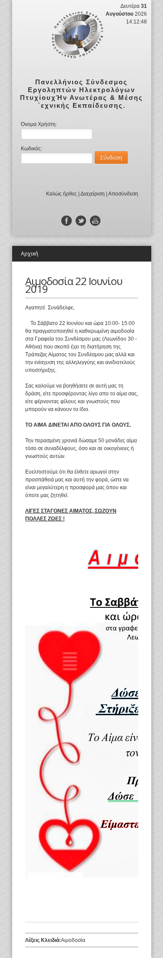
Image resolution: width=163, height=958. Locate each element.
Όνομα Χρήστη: (39, 124)
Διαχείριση (92, 194)
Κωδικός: (31, 149)
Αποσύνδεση (123, 194)
